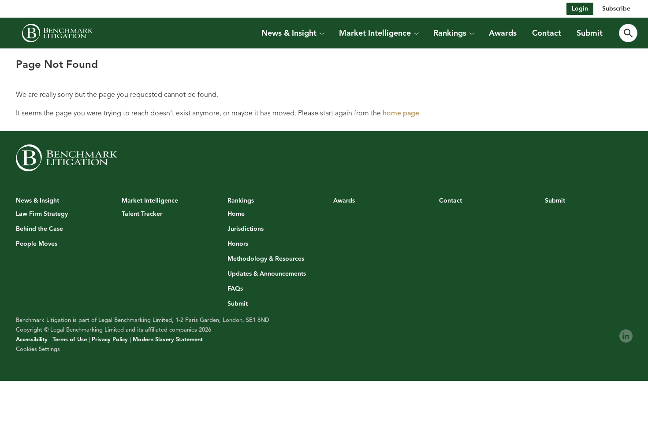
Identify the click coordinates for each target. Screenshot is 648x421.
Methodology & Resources (265, 259)
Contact (546, 33)
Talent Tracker (142, 214)
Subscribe (616, 8)
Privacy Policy (110, 339)
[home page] (57, 33)
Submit (590, 33)
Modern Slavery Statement (168, 339)
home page (401, 113)
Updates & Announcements (266, 274)
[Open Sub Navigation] (322, 33)
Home (236, 214)
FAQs (235, 289)
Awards (503, 33)
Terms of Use (69, 339)
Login (580, 8)
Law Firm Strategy (42, 214)
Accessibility (32, 339)
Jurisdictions (245, 229)
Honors (237, 244)
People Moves (36, 244)
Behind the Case (39, 229)
